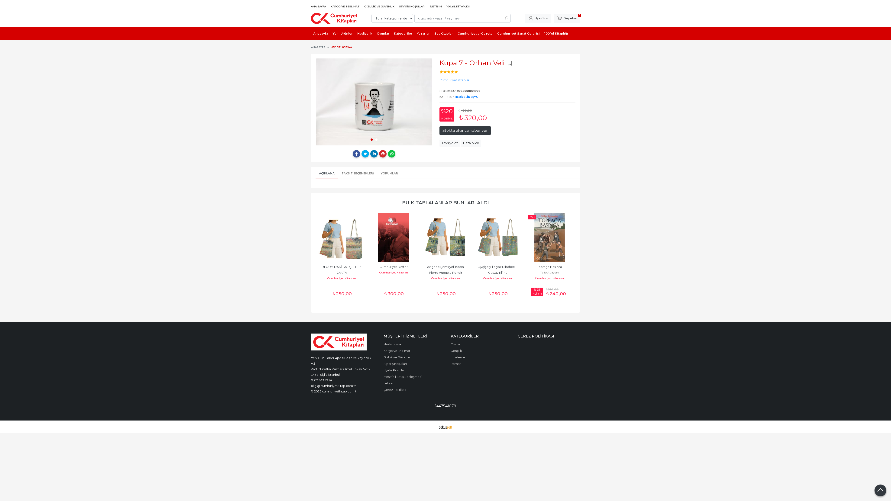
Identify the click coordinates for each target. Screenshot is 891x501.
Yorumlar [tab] (389, 173)
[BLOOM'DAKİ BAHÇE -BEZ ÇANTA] (341, 237)
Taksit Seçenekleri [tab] (358, 173)
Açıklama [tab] (327, 173)
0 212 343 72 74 (321, 380)
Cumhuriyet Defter (394, 267)
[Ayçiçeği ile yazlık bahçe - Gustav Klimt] (497, 237)
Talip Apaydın (549, 272)
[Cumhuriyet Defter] (393, 237)
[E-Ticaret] (445, 427)
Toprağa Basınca (549, 267)
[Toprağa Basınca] (549, 237)
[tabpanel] (374, 101)
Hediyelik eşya (466, 97)
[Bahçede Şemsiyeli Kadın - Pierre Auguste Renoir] (445, 237)
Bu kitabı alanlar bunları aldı (445, 203)
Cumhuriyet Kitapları (341, 278)
